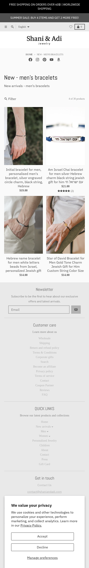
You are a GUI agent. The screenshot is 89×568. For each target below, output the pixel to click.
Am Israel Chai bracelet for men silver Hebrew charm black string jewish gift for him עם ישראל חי (65, 175)
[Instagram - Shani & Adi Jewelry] (37, 59)
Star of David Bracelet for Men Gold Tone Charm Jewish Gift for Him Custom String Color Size (65, 264)
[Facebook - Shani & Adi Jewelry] (30, 59)
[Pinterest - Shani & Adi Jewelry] (44, 59)
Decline (42, 547)
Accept (42, 536)
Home (29, 54)
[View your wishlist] (70, 26)
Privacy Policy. (31, 525)
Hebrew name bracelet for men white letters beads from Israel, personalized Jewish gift (23, 264)
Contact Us (44, 485)
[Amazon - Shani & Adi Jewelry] (58, 59)
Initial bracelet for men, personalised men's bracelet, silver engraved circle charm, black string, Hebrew (24, 177)
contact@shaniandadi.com (44, 492)
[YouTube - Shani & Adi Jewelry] (51, 59)
